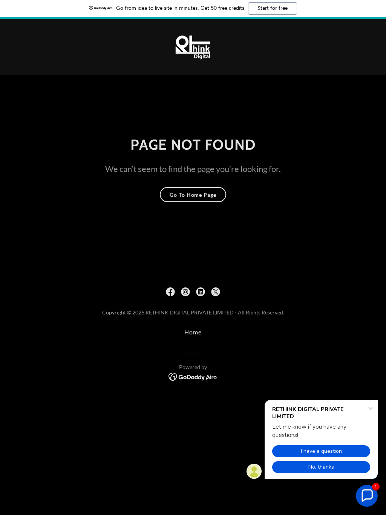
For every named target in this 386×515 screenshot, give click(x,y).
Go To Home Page (193, 195)
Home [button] (193, 332)
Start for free (272, 8)
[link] (193, 45)
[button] (367, 496)
